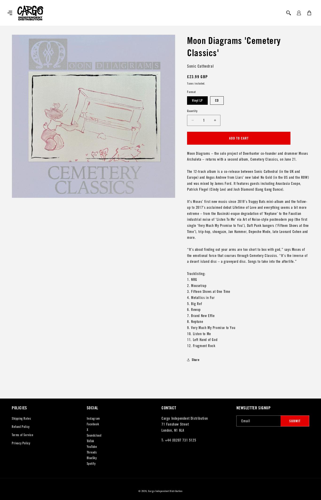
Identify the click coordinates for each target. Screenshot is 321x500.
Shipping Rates (21, 418)
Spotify (91, 463)
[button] (10, 13)
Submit (295, 421)
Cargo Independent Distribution (165, 491)
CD (217, 100)
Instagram (93, 418)
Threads (92, 452)
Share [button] (195, 360)
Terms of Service (22, 435)
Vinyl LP (197, 100)
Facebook (93, 424)
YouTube (92, 447)
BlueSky (92, 458)
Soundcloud (94, 435)
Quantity (192, 111)
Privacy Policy (21, 443)
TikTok (90, 441)
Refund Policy (21, 427)
